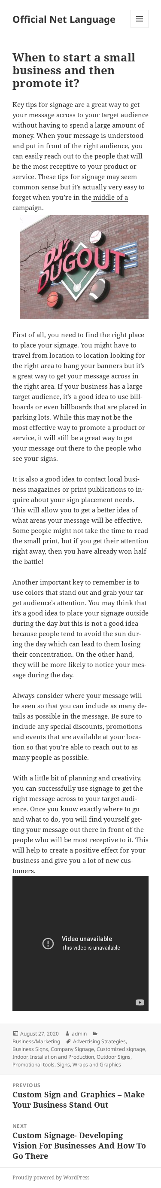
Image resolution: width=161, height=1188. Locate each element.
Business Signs (30, 1049)
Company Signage (72, 1049)
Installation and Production (62, 1056)
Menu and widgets (140, 27)
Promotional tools (33, 1064)
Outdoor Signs (114, 1056)
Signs (63, 1064)
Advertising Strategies (99, 1041)
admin (79, 1033)
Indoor (19, 1056)
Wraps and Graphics (97, 1064)
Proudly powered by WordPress (50, 1177)
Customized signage (121, 1049)
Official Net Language (63, 18)
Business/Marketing (36, 1041)
